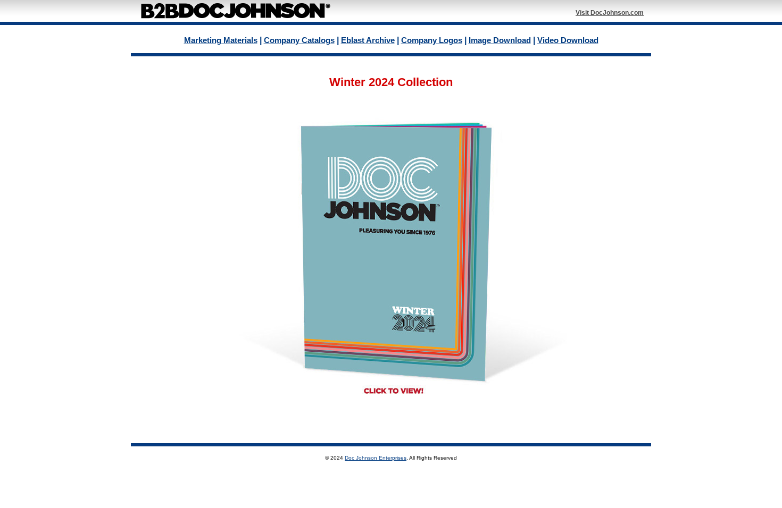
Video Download (567, 40)
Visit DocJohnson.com (610, 12)
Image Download (500, 40)
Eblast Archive (368, 40)
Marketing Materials (220, 40)
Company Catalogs (299, 40)
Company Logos (431, 40)
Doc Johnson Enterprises (375, 458)
